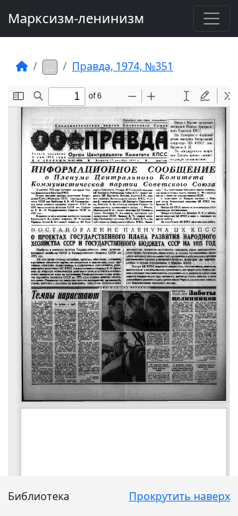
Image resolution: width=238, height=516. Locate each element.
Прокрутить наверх (179, 496)
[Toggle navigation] (211, 18)
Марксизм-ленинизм (76, 18)
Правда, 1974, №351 (122, 66)
